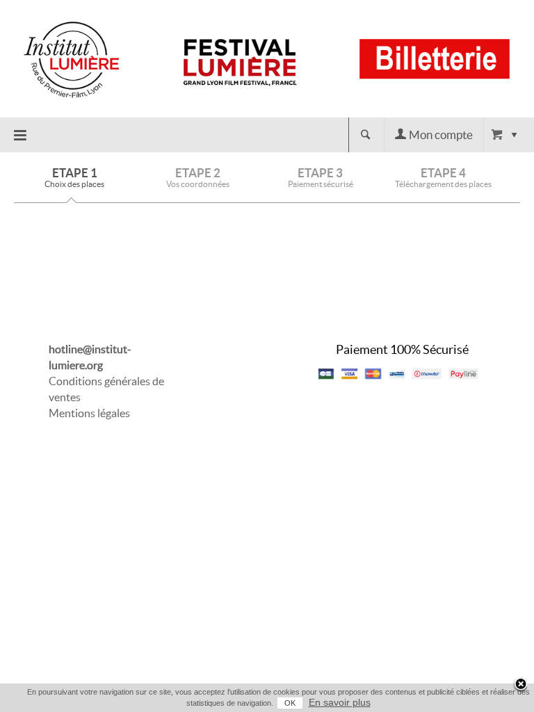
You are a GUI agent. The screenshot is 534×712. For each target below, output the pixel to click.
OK (290, 703)
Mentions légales (89, 413)
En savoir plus (340, 702)
